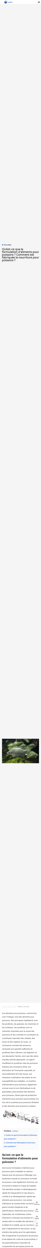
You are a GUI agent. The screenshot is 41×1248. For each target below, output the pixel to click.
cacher (15, 1131)
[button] (39, 2)
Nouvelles (7, 245)
